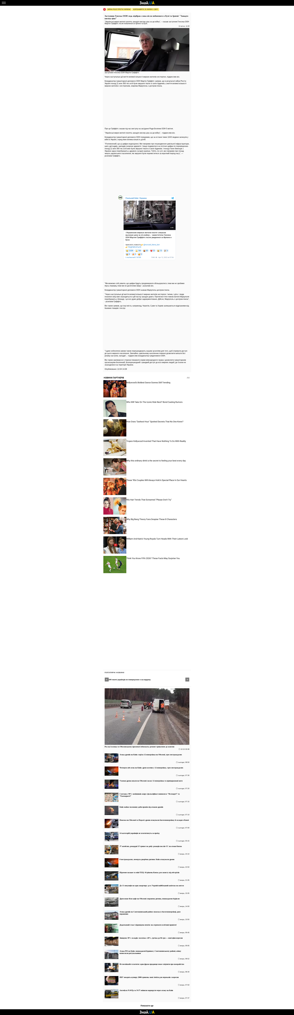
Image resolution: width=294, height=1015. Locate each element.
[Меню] (4, 3)
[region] (147, 106)
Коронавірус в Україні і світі (145, 9)
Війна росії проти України (119, 9)
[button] (107, 679)
